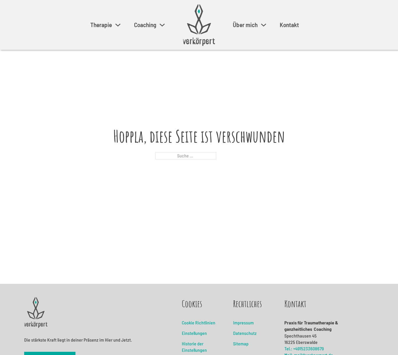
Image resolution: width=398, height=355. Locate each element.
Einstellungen (194, 333)
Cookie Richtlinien (198, 322)
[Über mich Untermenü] (263, 25)
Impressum (243, 322)
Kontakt (289, 25)
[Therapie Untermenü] (118, 25)
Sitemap (241, 343)
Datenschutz (245, 333)
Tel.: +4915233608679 (304, 348)
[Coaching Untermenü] (162, 25)
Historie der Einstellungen (194, 347)
